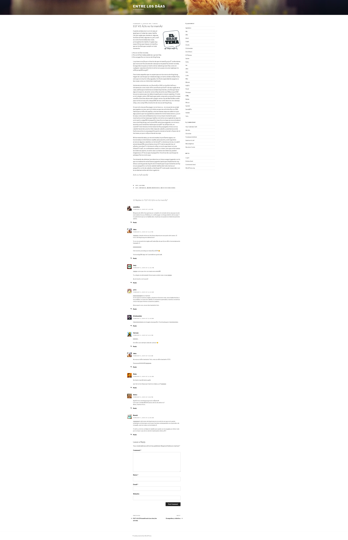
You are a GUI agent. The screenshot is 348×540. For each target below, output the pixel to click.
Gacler (187, 58)
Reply (135, 222)
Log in (187, 158)
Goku (187, 62)
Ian (186, 65)
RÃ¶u (187, 96)
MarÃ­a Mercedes (153, 188)
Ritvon (187, 102)
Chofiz (187, 45)
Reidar (187, 99)
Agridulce (188, 28)
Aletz (135, 395)
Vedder (188, 112)
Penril (187, 89)
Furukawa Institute (191, 137)
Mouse (188, 82)
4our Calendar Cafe (191, 127)
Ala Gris (188, 130)
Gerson (135, 333)
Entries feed (189, 161)
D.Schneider (137, 316)
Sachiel (188, 106)
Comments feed (190, 164)
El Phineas (189, 55)
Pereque (188, 92)
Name (135, 475)
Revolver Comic (190, 147)
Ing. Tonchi (153, 23)
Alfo (187, 35)
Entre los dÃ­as (149, 6)
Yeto (187, 116)
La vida (142, 185)
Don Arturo (189, 51)
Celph (187, 41)
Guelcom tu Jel (190, 140)
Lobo (187, 75)
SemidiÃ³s (189, 109)
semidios (136, 207)
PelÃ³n (188, 85)
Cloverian (188, 133)
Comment (137, 450)
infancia (142, 188)
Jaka (134, 229)
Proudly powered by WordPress (141, 536)
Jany (134, 265)
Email (135, 484)
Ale (187, 31)
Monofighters (190, 143)
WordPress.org (190, 168)
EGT (137, 185)
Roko (135, 374)
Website (136, 494)
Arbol (187, 38)
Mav (187, 79)
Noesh (135, 415)
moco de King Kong (168, 188)
